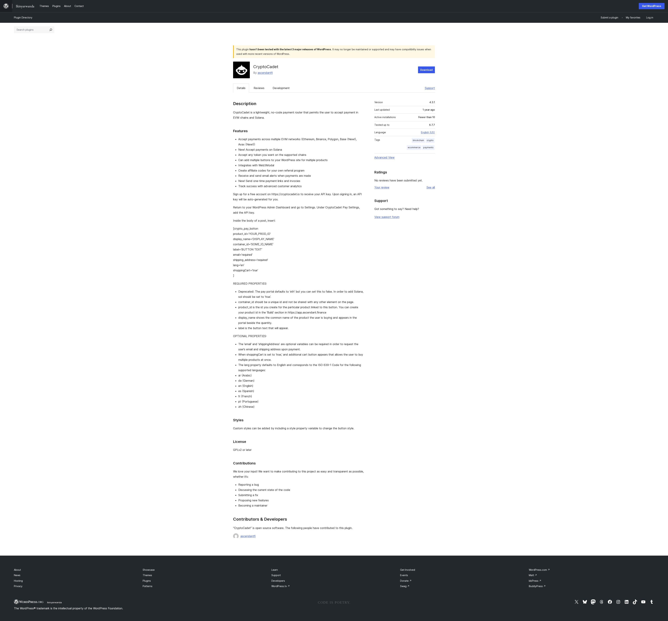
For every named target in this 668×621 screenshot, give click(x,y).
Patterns (147, 586)
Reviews (259, 88)
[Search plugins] (50, 29)
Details (241, 88)
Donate (406, 580)
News (17, 575)
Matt (533, 575)
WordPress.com (539, 569)
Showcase (149, 569)
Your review (381, 187)
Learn (274, 569)
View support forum (386, 217)
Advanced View (384, 157)
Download (426, 69)
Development (281, 88)
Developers (278, 580)
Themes (147, 575)
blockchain (418, 140)
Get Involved (407, 569)
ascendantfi (265, 72)
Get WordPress (651, 6)
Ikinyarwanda (54, 602)
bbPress (535, 580)
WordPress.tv (280, 586)
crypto (430, 140)
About (17, 569)
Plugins (147, 580)
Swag (404, 586)
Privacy (18, 586)
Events (404, 575)
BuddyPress (537, 586)
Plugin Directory (23, 17)
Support (430, 88)
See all (431, 187)
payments (428, 147)
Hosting (18, 580)
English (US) (428, 132)
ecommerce (414, 147)
